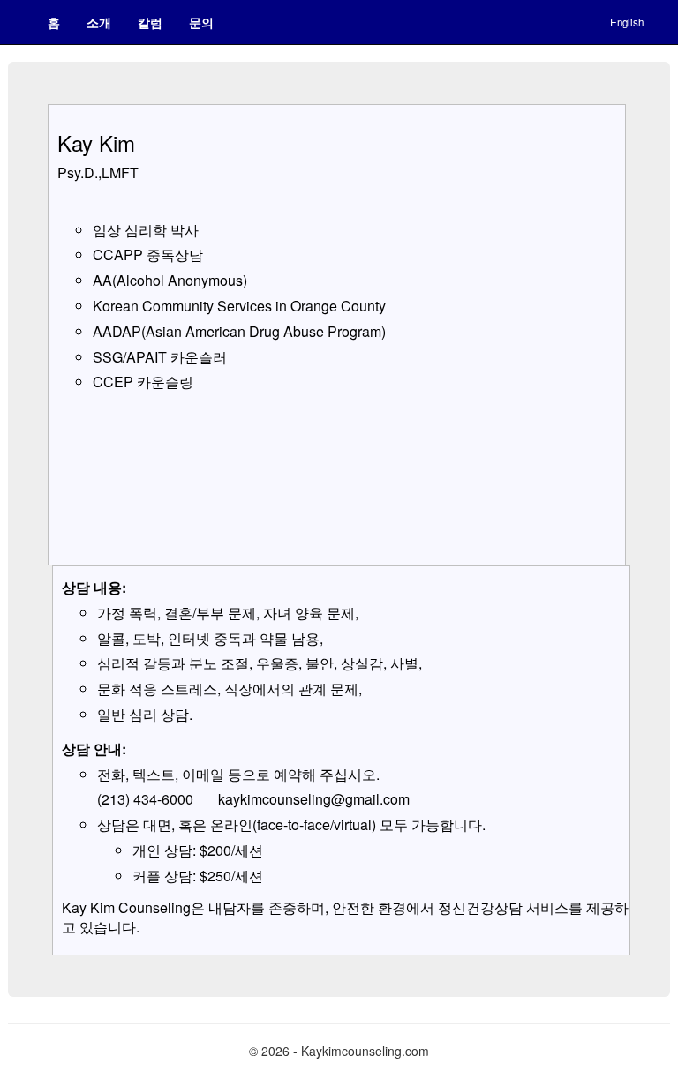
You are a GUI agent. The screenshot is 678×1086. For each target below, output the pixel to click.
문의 (201, 22)
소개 (99, 22)
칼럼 (150, 22)
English (627, 22)
